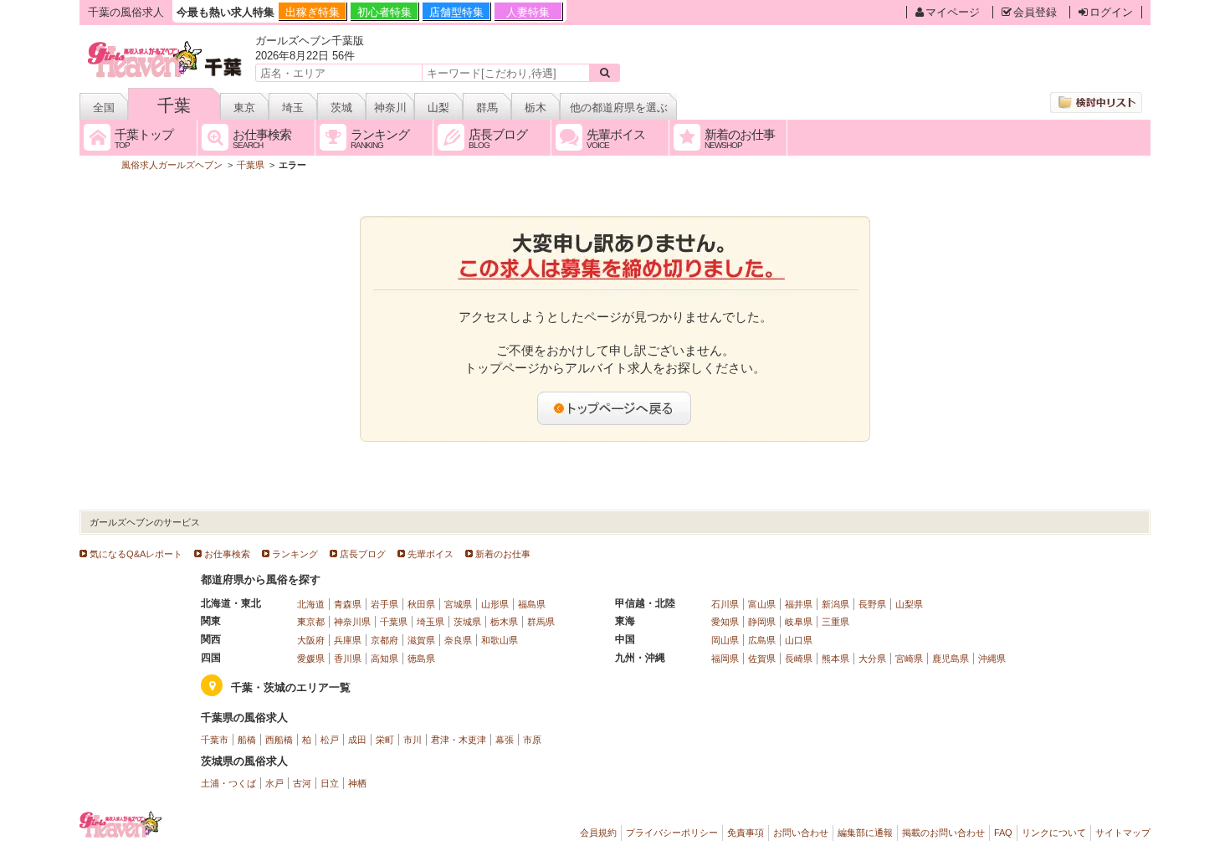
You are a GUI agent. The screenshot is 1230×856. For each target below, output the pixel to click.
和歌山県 (499, 640)
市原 (532, 740)
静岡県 (762, 622)
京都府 (384, 640)
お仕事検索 (227, 554)
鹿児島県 (950, 659)
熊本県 (835, 659)
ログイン (1111, 12)
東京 (244, 107)
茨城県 (467, 622)
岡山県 (725, 640)
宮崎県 (909, 659)
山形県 (495, 604)
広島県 (762, 640)
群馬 (487, 107)
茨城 (341, 107)
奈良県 (458, 640)
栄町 (385, 740)
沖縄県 (992, 659)
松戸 (329, 740)
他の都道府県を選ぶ (619, 107)
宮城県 (458, 604)
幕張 (504, 740)
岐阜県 (798, 622)
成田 (357, 740)
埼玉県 (430, 622)
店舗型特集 (456, 12)
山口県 (798, 640)
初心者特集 (384, 12)
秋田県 (421, 604)
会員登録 (1035, 12)
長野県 (872, 604)
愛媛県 (311, 659)
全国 (104, 107)
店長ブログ (363, 554)
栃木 (535, 107)
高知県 (384, 659)
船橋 (247, 740)
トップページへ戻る (615, 408)
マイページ (952, 12)
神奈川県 (352, 622)
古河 (302, 783)
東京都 (311, 622)
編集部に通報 (865, 833)
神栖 (357, 783)
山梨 (438, 107)
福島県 (532, 604)
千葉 (174, 105)
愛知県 (725, 622)
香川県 (347, 659)
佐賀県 (762, 659)
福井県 (798, 604)
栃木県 (504, 622)
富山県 (762, 604)
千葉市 (214, 740)
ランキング (295, 554)
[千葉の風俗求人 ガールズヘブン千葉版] (166, 44)
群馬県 (541, 622)
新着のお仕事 (502, 554)
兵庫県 (347, 640)
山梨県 (909, 604)
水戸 (274, 783)
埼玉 (293, 107)
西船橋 (279, 740)
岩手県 (384, 604)
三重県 (835, 622)
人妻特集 (528, 12)
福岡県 (725, 659)
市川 (412, 740)
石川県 (725, 604)
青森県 (347, 604)
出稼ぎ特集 (312, 12)
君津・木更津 (458, 740)
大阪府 (311, 640)
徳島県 (421, 659)
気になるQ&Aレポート (136, 554)
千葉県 (393, 622)
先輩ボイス (430, 554)
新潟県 (835, 604)
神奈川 (390, 107)
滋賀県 (421, 640)
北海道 (311, 604)
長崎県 (798, 659)
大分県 (872, 659)
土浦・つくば (228, 783)
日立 (329, 783)
